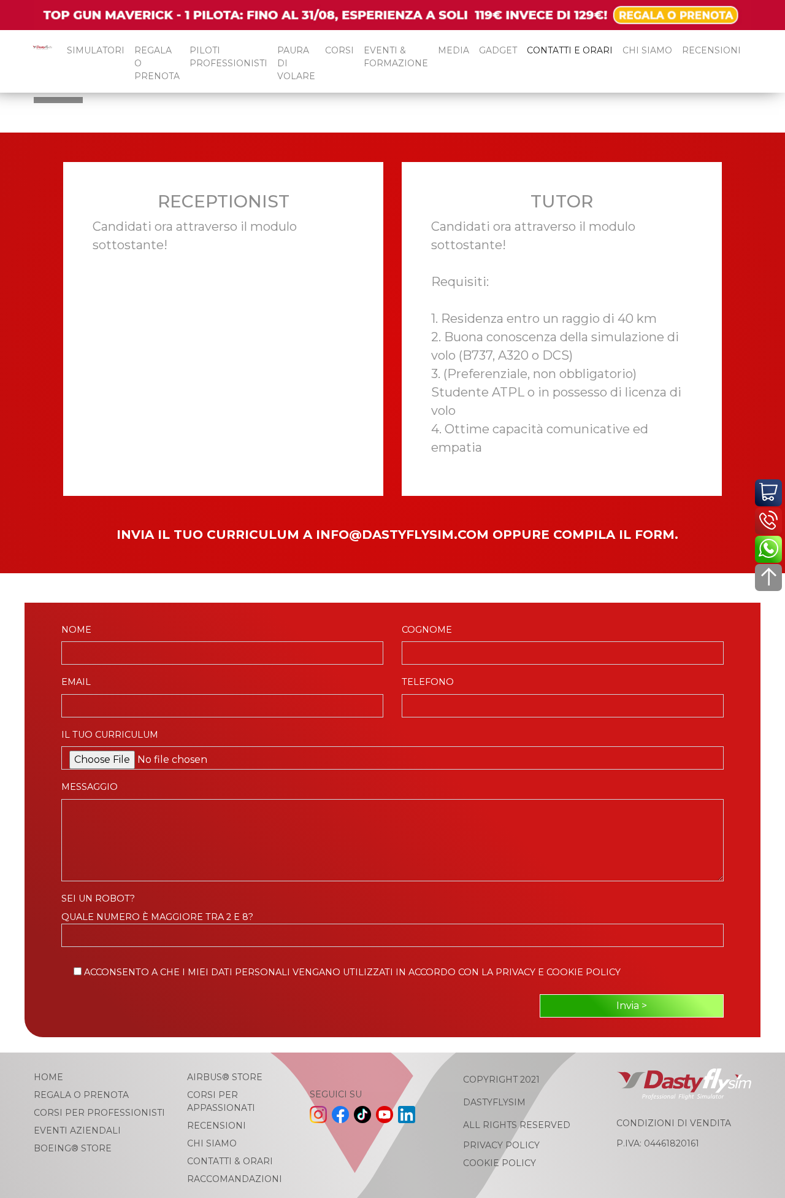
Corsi (339, 50)
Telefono (428, 681)
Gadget (498, 50)
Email (76, 681)
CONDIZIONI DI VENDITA (673, 1123)
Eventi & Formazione (396, 57)
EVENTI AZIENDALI (77, 1130)
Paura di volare (296, 63)
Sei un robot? (98, 898)
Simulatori (95, 50)
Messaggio (89, 786)
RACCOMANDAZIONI (234, 1178)
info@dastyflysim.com (402, 534)
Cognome (427, 629)
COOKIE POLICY (499, 1163)
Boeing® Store (73, 1148)
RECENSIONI (711, 50)
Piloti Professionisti (228, 57)
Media (453, 50)
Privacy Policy (501, 1145)
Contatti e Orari (570, 50)
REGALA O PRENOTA (157, 63)
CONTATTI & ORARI (230, 1161)
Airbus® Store (224, 1077)
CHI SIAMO (647, 50)
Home (48, 1077)
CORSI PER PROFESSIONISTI (99, 1112)
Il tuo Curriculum (109, 734)
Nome (76, 629)
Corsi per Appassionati (221, 1101)
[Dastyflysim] (40, 61)
